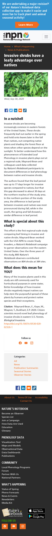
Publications (8, 456)
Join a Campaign (10, 420)
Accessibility (41, 397)
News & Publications (18, 50)
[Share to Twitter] (11, 110)
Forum (5, 470)
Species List (7, 417)
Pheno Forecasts (10, 492)
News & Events (9, 496)
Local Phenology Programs (16, 467)
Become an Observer (13, 413)
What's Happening (24, 46)
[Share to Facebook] (6, 110)
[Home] (17, 36)
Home (7, 46)
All (15, 361)
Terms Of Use (25, 397)
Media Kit (7, 502)
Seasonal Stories (22, 371)
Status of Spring (10, 489)
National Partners (11, 477)
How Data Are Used (12, 423)
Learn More (26, 25)
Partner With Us (10, 474)
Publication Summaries (26, 368)
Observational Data (12, 449)
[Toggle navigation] (46, 37)
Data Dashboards (11, 452)
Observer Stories (22, 374)
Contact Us (26, 401)
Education (7, 427)
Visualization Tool (11, 442)
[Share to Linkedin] (15, 110)
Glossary (6, 430)
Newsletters (8, 499)
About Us (9, 397)
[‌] (20, 343)
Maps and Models (11, 445)
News (17, 364)
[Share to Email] (20, 110)
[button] (12, 512)
